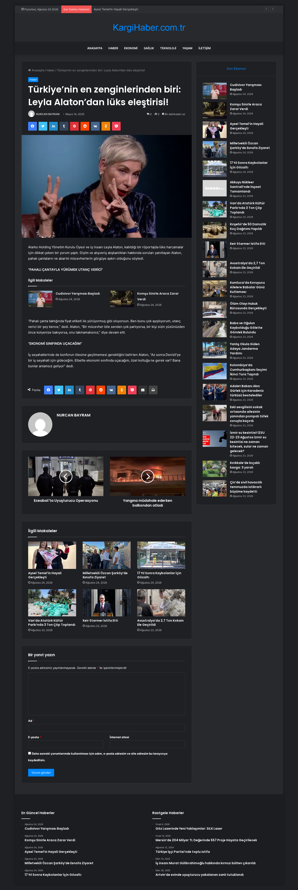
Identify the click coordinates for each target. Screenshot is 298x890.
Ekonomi (131, 48)
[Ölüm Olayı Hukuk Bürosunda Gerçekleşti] (215, 309)
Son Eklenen (236, 68)
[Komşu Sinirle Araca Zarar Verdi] (122, 299)
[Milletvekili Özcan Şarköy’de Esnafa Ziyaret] (107, 555)
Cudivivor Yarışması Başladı (78, 293)
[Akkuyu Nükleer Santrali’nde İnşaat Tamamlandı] (215, 188)
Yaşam (187, 48)
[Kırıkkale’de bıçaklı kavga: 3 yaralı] (215, 469)
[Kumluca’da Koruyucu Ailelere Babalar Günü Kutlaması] (215, 288)
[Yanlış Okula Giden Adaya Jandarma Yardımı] (215, 350)
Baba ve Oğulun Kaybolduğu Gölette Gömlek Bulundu (246, 327)
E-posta (34, 737)
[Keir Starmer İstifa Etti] (107, 602)
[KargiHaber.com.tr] (149, 27)
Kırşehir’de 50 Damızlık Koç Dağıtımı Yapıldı (248, 226)
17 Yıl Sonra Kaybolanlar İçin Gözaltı (159, 575)
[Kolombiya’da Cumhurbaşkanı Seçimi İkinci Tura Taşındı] (215, 371)
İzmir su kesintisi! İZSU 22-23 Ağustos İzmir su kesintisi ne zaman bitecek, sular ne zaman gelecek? (249, 441)
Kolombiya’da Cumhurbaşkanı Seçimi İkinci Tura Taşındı (248, 369)
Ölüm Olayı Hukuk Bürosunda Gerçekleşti (248, 305)
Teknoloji (168, 48)
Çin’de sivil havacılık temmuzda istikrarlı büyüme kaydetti (246, 487)
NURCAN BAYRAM (48, 114)
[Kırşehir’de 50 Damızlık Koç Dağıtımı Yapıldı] (215, 230)
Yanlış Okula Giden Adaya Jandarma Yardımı (245, 348)
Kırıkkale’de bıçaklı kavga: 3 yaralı (245, 465)
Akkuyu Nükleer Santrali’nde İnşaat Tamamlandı (245, 187)
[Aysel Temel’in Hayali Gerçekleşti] (52, 555)
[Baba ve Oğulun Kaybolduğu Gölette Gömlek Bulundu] (215, 329)
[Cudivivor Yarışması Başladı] (40, 299)
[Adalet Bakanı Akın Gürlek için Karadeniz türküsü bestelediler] (215, 392)
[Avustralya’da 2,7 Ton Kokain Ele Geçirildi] (161, 602)
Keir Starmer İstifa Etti (100, 620)
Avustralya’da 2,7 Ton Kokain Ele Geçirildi (160, 622)
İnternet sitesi (119, 737)
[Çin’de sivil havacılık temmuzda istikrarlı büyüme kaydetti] (215, 488)
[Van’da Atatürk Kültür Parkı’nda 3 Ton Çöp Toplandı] (52, 602)
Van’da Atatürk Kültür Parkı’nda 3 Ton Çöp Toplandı (51, 622)
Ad (31, 720)
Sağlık (149, 48)
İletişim (205, 48)
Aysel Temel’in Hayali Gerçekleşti (116, 9)
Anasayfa (94, 48)
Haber (113, 48)
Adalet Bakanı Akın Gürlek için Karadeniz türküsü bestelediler (247, 390)
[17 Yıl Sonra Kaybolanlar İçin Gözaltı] (161, 555)
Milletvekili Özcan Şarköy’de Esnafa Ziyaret (105, 575)
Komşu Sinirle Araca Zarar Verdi (246, 106)
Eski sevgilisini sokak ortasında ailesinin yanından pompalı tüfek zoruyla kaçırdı (249, 414)
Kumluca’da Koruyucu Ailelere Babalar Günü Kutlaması (247, 287)
